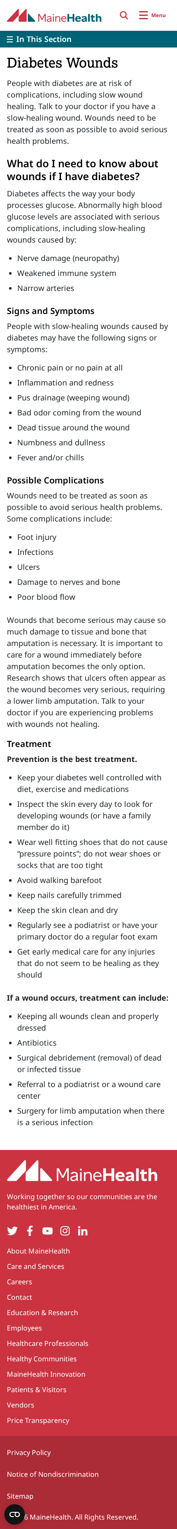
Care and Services (35, 1266)
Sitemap (20, 1496)
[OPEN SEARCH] (124, 15)
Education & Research (42, 1312)
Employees (24, 1328)
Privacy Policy (29, 1452)
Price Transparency (38, 1420)
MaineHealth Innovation (46, 1374)
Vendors (20, 1405)
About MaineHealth (38, 1251)
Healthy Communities (42, 1358)
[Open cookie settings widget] (14, 1514)
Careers (19, 1281)
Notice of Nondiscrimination (53, 1474)
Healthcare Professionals (47, 1343)
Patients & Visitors (37, 1389)
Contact (19, 1297)
